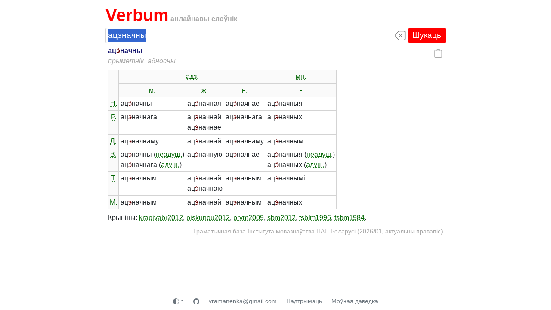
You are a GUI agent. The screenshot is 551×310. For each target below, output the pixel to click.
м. (152, 90)
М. (113, 202)
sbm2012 (281, 217)
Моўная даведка (354, 301)
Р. (113, 117)
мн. (301, 76)
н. (245, 90)
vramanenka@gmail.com (243, 301)
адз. (192, 76)
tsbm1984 (349, 217)
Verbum (137, 15)
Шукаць (426, 35)
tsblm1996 (315, 217)
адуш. (170, 164)
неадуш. (169, 154)
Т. (113, 178)
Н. (113, 103)
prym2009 (248, 217)
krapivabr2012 (161, 217)
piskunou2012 (208, 217)
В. (113, 154)
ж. (204, 90)
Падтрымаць (304, 301)
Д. (113, 141)
